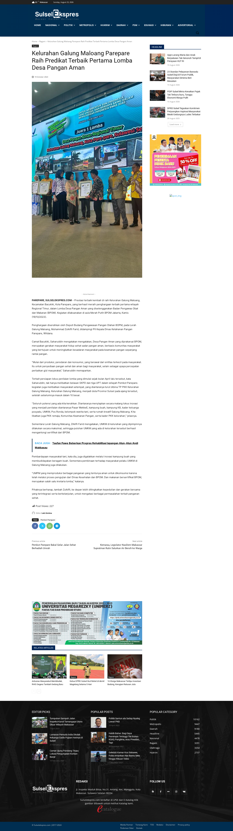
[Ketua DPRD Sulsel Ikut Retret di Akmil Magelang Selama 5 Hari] (87, 666)
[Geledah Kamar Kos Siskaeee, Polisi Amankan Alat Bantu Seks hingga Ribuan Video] (98, 756)
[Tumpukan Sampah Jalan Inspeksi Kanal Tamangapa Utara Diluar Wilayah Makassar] (39, 722)
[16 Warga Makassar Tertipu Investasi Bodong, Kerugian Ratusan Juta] (124, 666)
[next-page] (39, 691)
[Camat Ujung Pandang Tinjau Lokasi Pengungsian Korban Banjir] (39, 754)
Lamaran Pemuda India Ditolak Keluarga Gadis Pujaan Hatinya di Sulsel (66, 737)
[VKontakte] (184, 792)
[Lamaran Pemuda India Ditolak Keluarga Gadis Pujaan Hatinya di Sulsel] (39, 738)
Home (34, 41)
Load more (174, 124)
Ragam (42, 41)
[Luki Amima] (34, 513)
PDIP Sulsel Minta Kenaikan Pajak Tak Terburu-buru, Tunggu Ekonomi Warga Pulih (183, 94)
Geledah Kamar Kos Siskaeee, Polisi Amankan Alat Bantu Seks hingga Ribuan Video (124, 755)
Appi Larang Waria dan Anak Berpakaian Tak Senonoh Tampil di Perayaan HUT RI (184, 58)
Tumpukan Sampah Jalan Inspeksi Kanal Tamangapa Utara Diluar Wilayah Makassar (66, 721)
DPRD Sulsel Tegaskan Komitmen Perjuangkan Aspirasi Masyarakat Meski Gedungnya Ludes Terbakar (184, 111)
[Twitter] (42, 526)
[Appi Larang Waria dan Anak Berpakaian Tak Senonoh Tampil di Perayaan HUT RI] (157, 59)
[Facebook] (35, 526)
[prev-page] (34, 691)
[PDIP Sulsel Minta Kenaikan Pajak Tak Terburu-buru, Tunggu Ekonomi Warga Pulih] (157, 95)
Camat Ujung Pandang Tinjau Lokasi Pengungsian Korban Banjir (64, 753)
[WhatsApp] (49, 526)
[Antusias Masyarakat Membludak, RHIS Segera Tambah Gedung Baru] (49, 666)
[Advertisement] (87, 579)
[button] (197, 33)
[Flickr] (168, 792)
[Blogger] (153, 792)
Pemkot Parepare (48, 520)
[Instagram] (176, 792)
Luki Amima (47, 513)
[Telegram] (57, 526)
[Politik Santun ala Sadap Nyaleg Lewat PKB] (98, 722)
